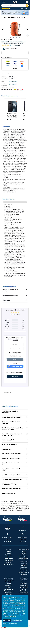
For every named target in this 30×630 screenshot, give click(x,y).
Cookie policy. (12, 616)
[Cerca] (27, 5)
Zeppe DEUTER (12, 78)
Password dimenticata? (15, 356)
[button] (2, 29)
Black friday (23, 583)
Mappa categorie (8, 580)
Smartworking (23, 585)
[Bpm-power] (15, 2)
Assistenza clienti (23, 558)
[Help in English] (18, 89)
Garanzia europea (8, 589)
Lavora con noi (9, 558)
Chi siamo (8, 551)
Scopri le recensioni (24, 8)
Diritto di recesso (8, 591)
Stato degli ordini (23, 557)
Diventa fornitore (8, 564)
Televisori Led (23, 591)
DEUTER (11, 76)
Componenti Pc (24, 593)
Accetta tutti (6, 620)
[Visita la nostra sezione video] (22, 518)
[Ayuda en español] (15, 89)
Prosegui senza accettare (10, 623)
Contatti (9, 553)
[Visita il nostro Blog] (7, 518)
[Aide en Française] (21, 89)
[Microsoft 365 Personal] (15, 12)
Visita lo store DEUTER (6, 39)
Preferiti (24, 555)
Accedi (23, 551)
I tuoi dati (23, 553)
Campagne (24, 582)
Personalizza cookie (17, 620)
